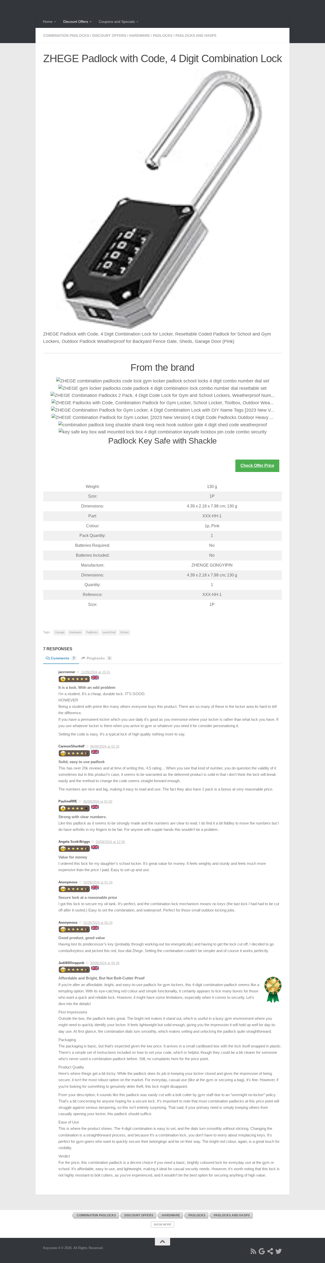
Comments (63, 658)
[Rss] (253, 1251)
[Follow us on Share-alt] (270, 1251)
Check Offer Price (257, 465)
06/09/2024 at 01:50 (97, 801)
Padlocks (162, 35)
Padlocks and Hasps (195, 35)
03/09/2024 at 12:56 (110, 842)
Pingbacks (98, 658)
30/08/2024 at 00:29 (104, 963)
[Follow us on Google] (262, 1251)
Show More (162, 1224)
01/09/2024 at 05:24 (97, 923)
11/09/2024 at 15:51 (95, 672)
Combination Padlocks (66, 35)
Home (48, 22)
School (124, 632)
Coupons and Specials (117, 22)
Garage (59, 632)
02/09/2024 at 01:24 (97, 882)
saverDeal (109, 632)
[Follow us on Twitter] (278, 1251)
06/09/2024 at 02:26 (104, 746)
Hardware (139, 35)
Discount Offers (75, 22)
